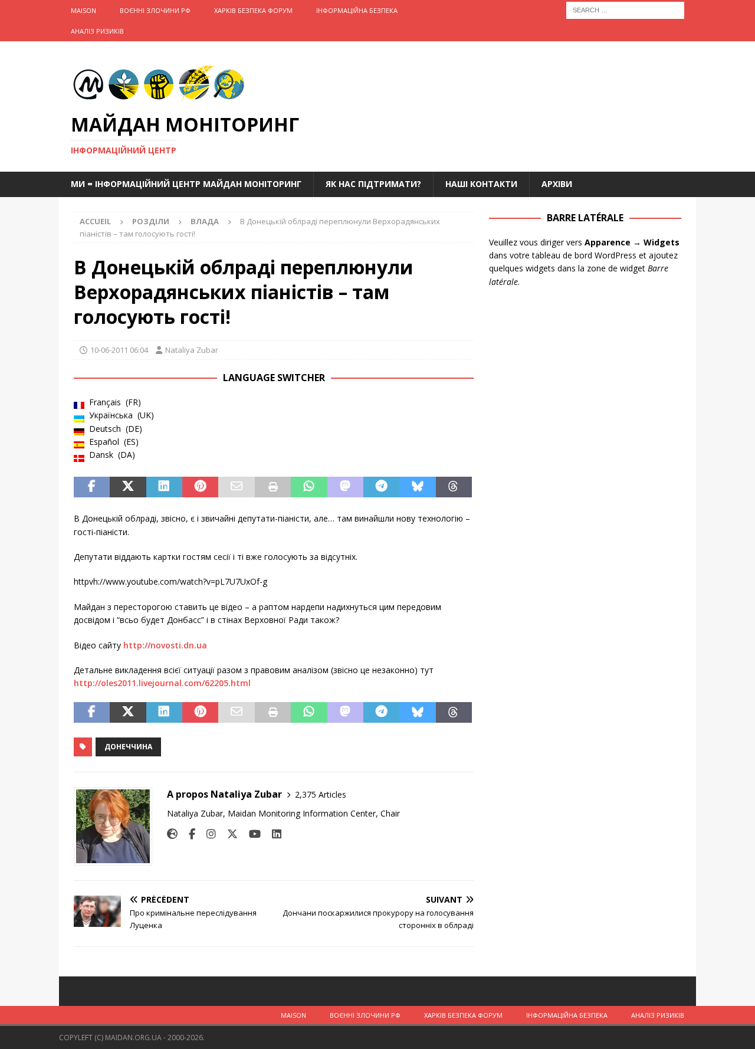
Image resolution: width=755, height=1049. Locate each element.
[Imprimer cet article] (273, 487)
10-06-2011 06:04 (119, 350)
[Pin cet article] (200, 487)
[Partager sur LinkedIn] (164, 487)
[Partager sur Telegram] (381, 487)
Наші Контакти (481, 183)
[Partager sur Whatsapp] (309, 487)
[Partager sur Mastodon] (345, 487)
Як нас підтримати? (373, 183)
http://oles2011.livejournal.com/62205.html (162, 683)
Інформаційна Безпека (357, 10)
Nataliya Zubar (191, 350)
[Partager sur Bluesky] (417, 487)
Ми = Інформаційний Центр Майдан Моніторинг (186, 183)
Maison (83, 10)
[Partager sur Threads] (454, 487)
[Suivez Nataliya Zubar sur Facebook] (187, 834)
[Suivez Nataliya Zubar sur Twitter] (228, 834)
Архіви (556, 183)
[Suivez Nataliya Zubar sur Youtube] (250, 834)
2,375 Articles (320, 794)
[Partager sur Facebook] (92, 487)
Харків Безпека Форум (253, 10)
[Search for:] (625, 9)
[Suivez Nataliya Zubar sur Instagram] (207, 834)
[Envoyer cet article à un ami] (236, 487)
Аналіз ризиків (97, 31)
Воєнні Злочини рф (155, 10)
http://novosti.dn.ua (165, 645)
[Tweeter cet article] (128, 487)
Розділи (150, 221)
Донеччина (128, 747)
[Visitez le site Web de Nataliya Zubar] (172, 834)
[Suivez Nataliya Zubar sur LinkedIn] (272, 834)
